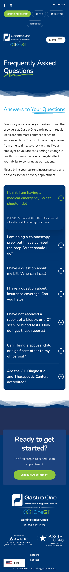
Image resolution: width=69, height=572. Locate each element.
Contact (34, 559)
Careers (34, 554)
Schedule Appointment (34, 474)
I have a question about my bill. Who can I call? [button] (27, 271)
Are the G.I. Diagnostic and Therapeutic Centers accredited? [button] (27, 376)
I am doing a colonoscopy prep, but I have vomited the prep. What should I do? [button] (28, 245)
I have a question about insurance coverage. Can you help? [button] (27, 294)
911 (14, 218)
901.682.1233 (36, 525)
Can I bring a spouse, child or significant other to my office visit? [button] (29, 351)
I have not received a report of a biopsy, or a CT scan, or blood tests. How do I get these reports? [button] (29, 322)
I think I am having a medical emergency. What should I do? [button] (29, 198)
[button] (55, 40)
